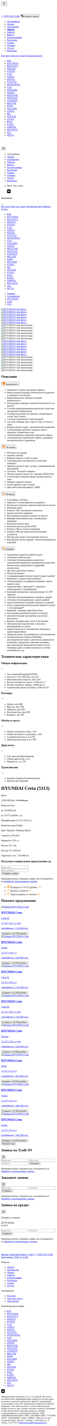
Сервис (10, 42)
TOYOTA (12, 82)
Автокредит (13, 27)
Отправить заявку (10, 873)
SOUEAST (12, 98)
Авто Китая (13, 1301)
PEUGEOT (12, 130)
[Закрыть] (3, 148)
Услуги (10, 48)
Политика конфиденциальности (33, 1423)
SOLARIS (12, 108)
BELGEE (11, 103)
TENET (11, 92)
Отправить (34, 1163)
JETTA (10, 135)
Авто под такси (18, 55)
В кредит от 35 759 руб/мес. (14, 933)
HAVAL (11, 79)
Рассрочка (12, 40)
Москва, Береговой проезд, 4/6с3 (17, 1254)
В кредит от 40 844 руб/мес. (14, 1052)
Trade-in (11, 32)
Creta (9, 301)
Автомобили (13, 21)
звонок (31, 16)
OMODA (11, 127)
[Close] (2, 204)
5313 (9, 304)
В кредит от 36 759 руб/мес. (14, 1022)
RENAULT (12, 66)
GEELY (11, 76)
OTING (10, 111)
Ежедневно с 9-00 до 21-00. (14, 1257)
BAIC (10, 122)
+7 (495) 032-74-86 (10, 16)
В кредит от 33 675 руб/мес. (14, 963)
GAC (9, 87)
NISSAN (11, 68)
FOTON (11, 71)
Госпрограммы (14, 37)
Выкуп (10, 34)
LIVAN (10, 119)
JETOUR (11, 116)
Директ (10, 1272)
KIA (9, 60)
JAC (9, 132)
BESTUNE (12, 95)
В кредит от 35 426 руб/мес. (14, 993)
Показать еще (8, 1144)
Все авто (5, 55)
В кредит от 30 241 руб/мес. (14, 1081)
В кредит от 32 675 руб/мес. (14, 1140)
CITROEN (12, 100)
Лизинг (10, 24)
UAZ (9, 74)
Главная (11, 293)
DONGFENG (13, 84)
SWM (10, 106)
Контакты (12, 50)
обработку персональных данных (20, 881)
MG (9, 114)
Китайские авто (34, 55)
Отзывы (11, 45)
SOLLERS (12, 90)
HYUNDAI (12, 63)
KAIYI (10, 124)
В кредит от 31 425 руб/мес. (14, 1111)
